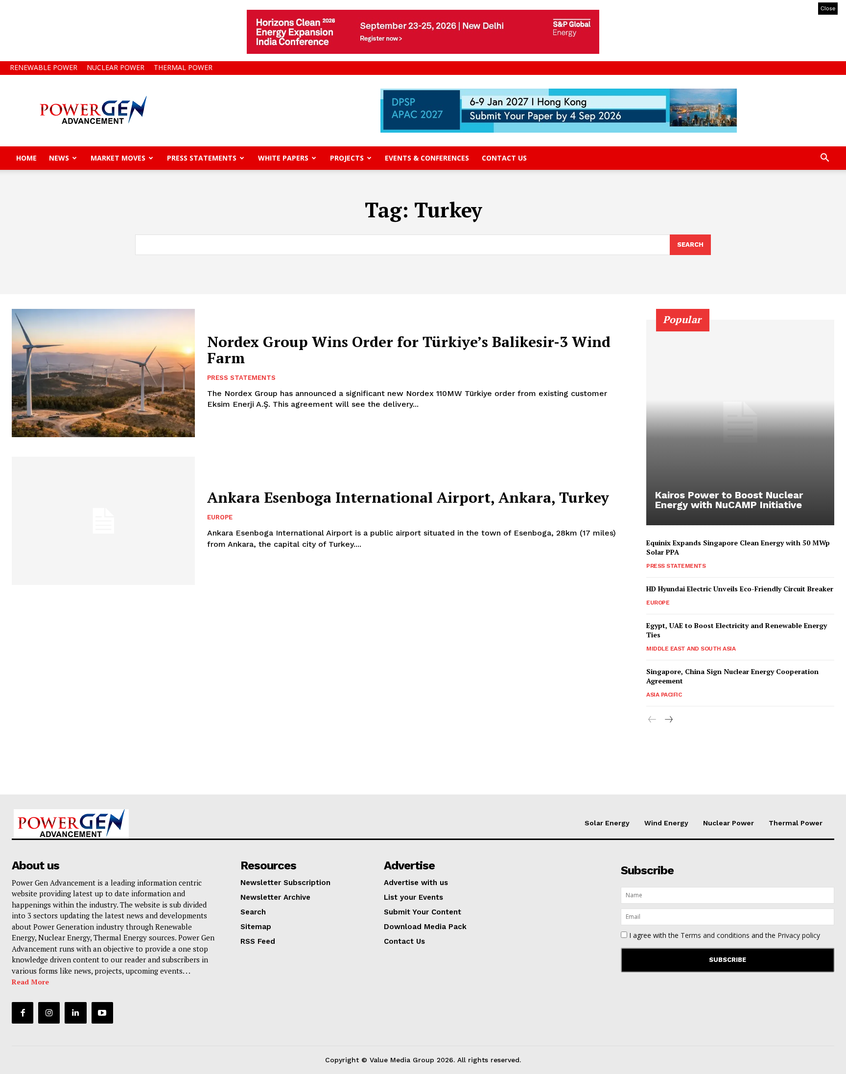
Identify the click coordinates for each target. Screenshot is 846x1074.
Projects (347, 158)
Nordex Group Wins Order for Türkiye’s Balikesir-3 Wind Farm (409, 350)
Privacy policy (798, 935)
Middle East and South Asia (690, 648)
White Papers (283, 158)
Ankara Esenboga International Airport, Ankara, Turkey (408, 497)
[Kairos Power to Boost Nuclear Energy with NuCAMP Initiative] (740, 422)
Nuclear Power (115, 67)
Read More (30, 981)
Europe (220, 517)
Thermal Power (183, 67)
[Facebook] (22, 1013)
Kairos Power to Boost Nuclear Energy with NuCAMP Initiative (729, 500)
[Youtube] (102, 1013)
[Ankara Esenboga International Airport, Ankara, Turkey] (103, 521)
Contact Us (504, 158)
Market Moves (118, 158)
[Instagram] (49, 1013)
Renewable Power (43, 67)
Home (26, 158)
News (59, 158)
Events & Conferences (427, 158)
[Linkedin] (75, 1013)
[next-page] (668, 720)
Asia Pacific (664, 694)
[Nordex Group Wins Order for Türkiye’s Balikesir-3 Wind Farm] (103, 373)
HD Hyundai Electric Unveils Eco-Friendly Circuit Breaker (739, 588)
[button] (824, 158)
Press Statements (201, 158)
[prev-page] (652, 720)
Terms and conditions (715, 935)
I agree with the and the (723, 935)
